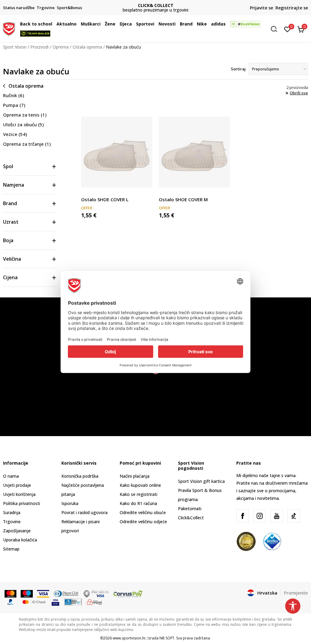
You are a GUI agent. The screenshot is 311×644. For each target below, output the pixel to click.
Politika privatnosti (21, 503)
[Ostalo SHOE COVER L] (116, 152)
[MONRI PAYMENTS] (94, 601)
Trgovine (12, 521)
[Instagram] (260, 516)
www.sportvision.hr (129, 638)
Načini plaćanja (134, 476)
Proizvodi (39, 47)
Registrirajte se (291, 8)
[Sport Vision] (9, 28)
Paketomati (189, 508)
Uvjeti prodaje (17, 485)
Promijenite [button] (296, 593)
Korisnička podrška (79, 476)
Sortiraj (238, 69)
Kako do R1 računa (138, 503)
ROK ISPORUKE (202, 5)
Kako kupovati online (140, 485)
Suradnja (11, 512)
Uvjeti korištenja (19, 494)
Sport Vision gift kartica (201, 481)
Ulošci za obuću (23, 124)
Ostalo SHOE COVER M (183, 199)
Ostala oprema (87, 47)
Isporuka (69, 503)
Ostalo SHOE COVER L (104, 199)
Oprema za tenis (24, 115)
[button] (54, 24)
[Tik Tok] (294, 516)
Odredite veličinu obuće (143, 512)
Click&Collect (191, 517)
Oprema (61, 47)
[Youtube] (277, 516)
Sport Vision (14, 47)
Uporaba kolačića (20, 540)
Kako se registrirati (138, 494)
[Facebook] (243, 516)
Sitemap (11, 549)
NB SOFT (166, 638)
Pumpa (14, 105)
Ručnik (13, 95)
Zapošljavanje (17, 531)
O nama (11, 476)
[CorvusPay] (128, 593)
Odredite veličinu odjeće (143, 521)
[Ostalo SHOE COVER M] (194, 152)
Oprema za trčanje (27, 144)
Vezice (15, 134)
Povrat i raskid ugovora (84, 512)
